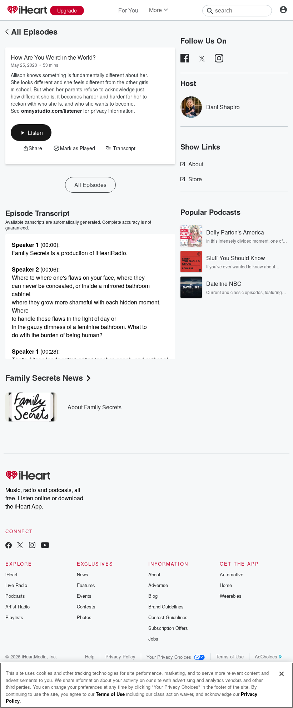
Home (226, 585)
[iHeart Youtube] (45, 546)
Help (89, 656)
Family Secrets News (44, 377)
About (195, 164)
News (82, 574)
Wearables (231, 595)
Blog (153, 595)
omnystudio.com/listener (51, 110)
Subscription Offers (168, 627)
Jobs (153, 638)
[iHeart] (26, 10)
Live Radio (16, 585)
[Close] (281, 674)
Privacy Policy (120, 656)
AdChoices (266, 656)
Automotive (231, 574)
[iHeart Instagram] (32, 546)
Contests (86, 606)
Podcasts (15, 595)
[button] (31, 132)
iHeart (11, 574)
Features (86, 585)
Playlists (14, 617)
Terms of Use (230, 656)
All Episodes (34, 31)
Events (84, 595)
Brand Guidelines (166, 606)
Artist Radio (17, 606)
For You (128, 10)
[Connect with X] (20, 546)
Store (195, 179)
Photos (84, 617)
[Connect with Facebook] (8, 546)
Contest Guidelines (168, 617)
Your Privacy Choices (168, 656)
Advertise (158, 585)
